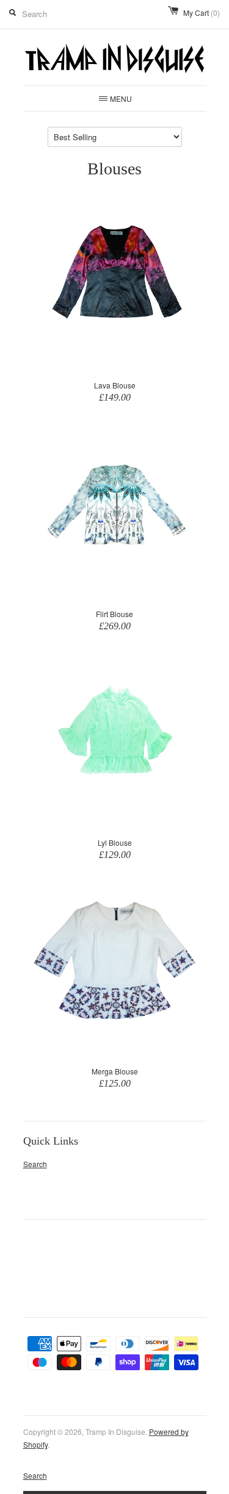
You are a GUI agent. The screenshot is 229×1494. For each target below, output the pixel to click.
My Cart (201, 12)
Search (35, 1164)
